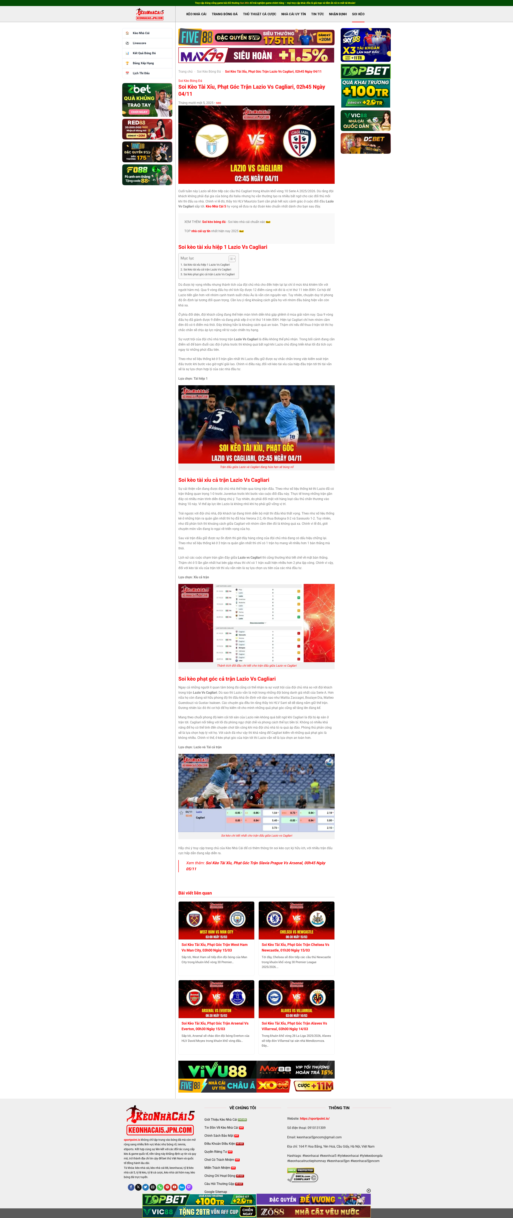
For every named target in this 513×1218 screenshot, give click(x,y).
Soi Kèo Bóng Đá (209, 71)
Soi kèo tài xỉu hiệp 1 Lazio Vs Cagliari (207, 264)
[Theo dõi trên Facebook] (131, 1187)
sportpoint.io (132, 1140)
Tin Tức (317, 14)
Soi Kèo (358, 14)
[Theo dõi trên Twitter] (145, 1187)
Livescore (139, 43)
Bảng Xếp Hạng (143, 63)
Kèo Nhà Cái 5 (216, 206)
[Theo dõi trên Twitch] (189, 1187)
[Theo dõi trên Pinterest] (167, 1187)
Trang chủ (185, 71)
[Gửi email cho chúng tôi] (152, 1187)
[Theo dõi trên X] (138, 1187)
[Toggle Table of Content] (230, 258)
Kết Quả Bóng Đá (144, 53)
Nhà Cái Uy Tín (293, 14)
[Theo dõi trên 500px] (182, 1187)
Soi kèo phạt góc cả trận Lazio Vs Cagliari (209, 274)
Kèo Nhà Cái (196, 14)
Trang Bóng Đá (225, 14)
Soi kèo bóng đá (214, 222)
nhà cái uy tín (200, 231)
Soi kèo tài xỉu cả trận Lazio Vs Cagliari (207, 269)
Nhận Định (338, 14)
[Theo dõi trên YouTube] (174, 1187)
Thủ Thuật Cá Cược (259, 14)
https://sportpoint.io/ (315, 1118)
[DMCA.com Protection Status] (300, 1170)
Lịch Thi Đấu (141, 73)
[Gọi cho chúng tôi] (160, 1187)
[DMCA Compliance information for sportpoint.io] (302, 1177)
